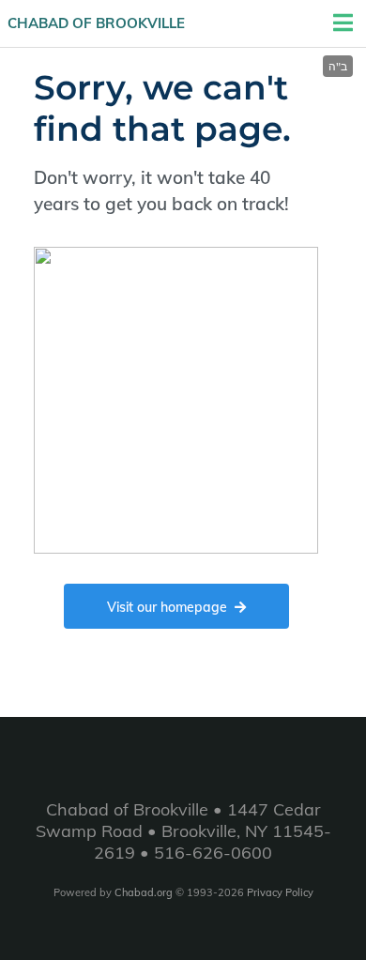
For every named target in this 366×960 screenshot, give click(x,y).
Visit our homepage (167, 607)
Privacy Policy (280, 892)
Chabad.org (143, 892)
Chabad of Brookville (96, 23)
